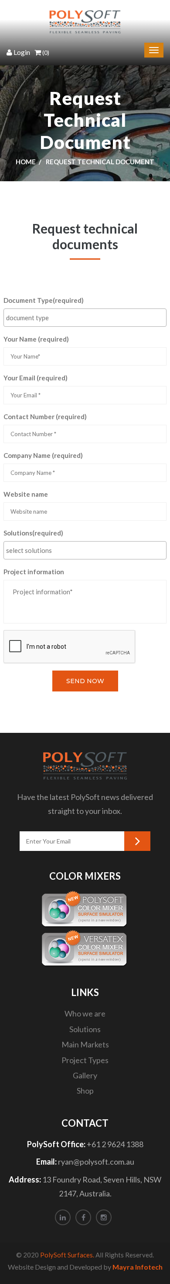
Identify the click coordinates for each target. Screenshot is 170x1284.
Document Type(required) (43, 300)
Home (26, 162)
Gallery (85, 1075)
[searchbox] (86, 317)
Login (22, 52)
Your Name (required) (36, 339)
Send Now (85, 681)
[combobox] (85, 317)
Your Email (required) (35, 378)
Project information (33, 572)
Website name (25, 494)
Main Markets (85, 1044)
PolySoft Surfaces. (67, 1255)
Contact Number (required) (45, 416)
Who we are (85, 1013)
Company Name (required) (43, 455)
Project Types (85, 1060)
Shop (85, 1090)
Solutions (85, 1029)
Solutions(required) (33, 533)
